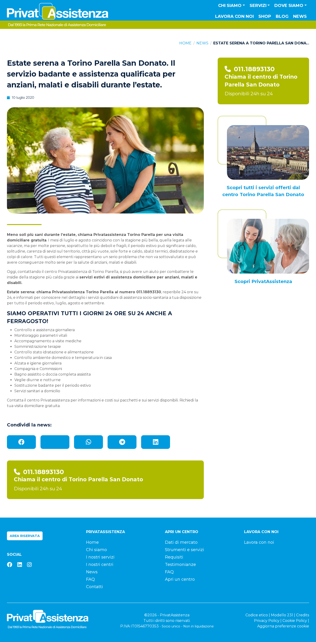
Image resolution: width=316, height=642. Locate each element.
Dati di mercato (181, 542)
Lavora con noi (234, 16)
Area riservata (25, 536)
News (300, 16)
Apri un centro (180, 579)
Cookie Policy (294, 620)
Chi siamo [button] (230, 5)
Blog (282, 16)
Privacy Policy (266, 620)
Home (185, 43)
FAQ (90, 579)
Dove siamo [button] (288, 5)
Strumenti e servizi (184, 549)
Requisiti (174, 557)
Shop (264, 16)
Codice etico (256, 615)
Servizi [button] (258, 5)
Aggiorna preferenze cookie (283, 626)
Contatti (94, 586)
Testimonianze (180, 564)
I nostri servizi (100, 557)
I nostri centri (99, 564)
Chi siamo (96, 549)
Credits (302, 615)
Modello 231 (282, 615)
